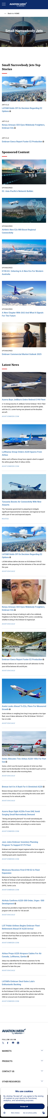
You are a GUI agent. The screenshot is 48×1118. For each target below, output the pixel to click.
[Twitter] (3, 1043)
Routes (5, 519)
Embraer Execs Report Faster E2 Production (22, 141)
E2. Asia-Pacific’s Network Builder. (18, 191)
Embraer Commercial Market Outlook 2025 (21, 354)
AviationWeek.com (10, 416)
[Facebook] (8, 1043)
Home (16, 13)
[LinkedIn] (18, 1043)
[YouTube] (13, 1043)
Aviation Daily (8, 571)
